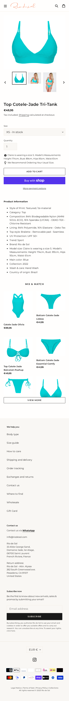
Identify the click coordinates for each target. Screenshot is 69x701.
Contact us (13, 485)
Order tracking (15, 468)
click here (11, 631)
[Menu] (5, 5)
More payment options (34, 188)
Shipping (24, 114)
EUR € (33, 649)
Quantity (8, 140)
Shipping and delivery (19, 459)
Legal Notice (16, 688)
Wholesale (13, 502)
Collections (53, 688)
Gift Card (12, 510)
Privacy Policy (42, 688)
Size (6, 126)
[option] (19, 78)
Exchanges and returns (20, 476)
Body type (13, 434)
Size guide (13, 442)
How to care (14, 451)
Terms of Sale (28, 688)
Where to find (15, 493)
